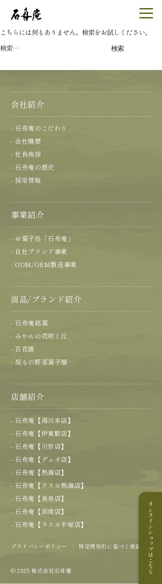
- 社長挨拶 (26, 153)
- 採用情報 (26, 180)
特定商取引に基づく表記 (110, 546)
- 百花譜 (23, 348)
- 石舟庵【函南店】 (39, 511)
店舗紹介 (27, 396)
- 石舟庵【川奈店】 (39, 446)
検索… (9, 48)
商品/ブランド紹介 (46, 299)
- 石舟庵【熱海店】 (39, 472)
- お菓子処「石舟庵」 (42, 238)
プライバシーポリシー (39, 546)
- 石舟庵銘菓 (29, 322)
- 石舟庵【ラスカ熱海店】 (49, 485)
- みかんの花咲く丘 (39, 335)
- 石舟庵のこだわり (39, 127)
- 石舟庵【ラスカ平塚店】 (49, 524)
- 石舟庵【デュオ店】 (42, 459)
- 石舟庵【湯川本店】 (42, 420)
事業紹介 (27, 214)
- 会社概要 (26, 140)
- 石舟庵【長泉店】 (39, 498)
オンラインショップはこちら (150, 538)
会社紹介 (27, 104)
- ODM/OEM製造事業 (44, 264)
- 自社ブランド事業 (39, 251)
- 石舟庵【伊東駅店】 (42, 433)
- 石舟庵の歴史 (32, 166)
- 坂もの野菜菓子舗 (39, 361)
